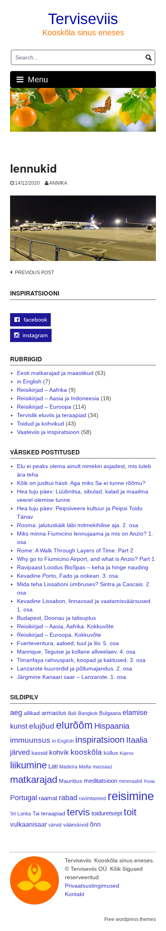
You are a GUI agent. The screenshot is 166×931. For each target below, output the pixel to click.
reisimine (131, 796)
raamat (48, 798)
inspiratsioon (99, 740)
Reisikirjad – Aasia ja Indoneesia (58, 398)
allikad (32, 713)
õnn (95, 824)
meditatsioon (100, 781)
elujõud (41, 726)
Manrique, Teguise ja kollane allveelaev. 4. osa (76, 651)
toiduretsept (106, 813)
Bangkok (88, 713)
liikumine (28, 765)
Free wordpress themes (130, 919)
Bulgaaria (110, 713)
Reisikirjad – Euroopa (44, 406)
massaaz (102, 767)
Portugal (23, 798)
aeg (16, 713)
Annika (58, 183)
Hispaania (111, 725)
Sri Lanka (20, 814)
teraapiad (53, 813)
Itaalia (136, 739)
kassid (39, 753)
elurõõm (74, 725)
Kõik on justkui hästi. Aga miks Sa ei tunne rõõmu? (81, 483)
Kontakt (74, 894)
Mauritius (70, 781)
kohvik (59, 752)
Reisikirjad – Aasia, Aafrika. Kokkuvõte (65, 626)
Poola (149, 781)
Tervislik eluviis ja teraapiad (51, 415)
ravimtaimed (92, 798)
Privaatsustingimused (92, 885)
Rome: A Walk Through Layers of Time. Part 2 (75, 550)
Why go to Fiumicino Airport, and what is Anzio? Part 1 (86, 559)
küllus (111, 753)
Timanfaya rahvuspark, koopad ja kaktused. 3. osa (81, 660)
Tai (36, 814)
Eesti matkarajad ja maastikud (55, 373)
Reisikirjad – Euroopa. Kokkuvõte (59, 635)
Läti (53, 766)
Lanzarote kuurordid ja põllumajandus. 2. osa (74, 668)
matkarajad (33, 779)
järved (20, 752)
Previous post (34, 272)
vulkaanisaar (28, 824)
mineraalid (130, 781)
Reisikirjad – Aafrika (42, 390)
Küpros (127, 753)
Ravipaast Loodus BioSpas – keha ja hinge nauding (82, 567)
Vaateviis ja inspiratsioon (48, 432)
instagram (35, 335)
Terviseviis (83, 18)
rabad (68, 798)
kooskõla (86, 752)
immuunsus (30, 740)
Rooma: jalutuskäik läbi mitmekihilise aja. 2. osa (77, 525)
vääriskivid (75, 825)
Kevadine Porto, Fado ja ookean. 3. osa (67, 575)
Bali (72, 713)
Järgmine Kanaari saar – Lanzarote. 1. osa (71, 677)
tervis (78, 812)
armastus (54, 712)
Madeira (68, 766)
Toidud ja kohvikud (40, 423)
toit (130, 812)
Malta (85, 766)
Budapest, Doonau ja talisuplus (56, 618)
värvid (55, 825)
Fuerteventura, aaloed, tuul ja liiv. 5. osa (68, 643)
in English (29, 381)
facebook (34, 319)
